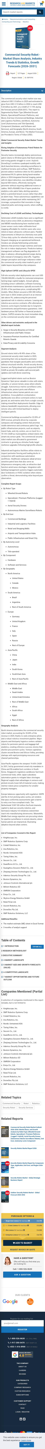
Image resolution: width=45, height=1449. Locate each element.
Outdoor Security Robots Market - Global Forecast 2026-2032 (25, 1194)
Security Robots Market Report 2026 (23, 1148)
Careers (22, 1370)
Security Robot (9, 1108)
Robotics (36, 1103)
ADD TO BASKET (22, 1243)
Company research (22, 1387)
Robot (26, 1103)
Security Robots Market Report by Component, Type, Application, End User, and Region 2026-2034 (27, 1165)
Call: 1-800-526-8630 (22, 1269)
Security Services (26, 1108)
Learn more (26, 1440)
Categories (23, 1384)
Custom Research (22, 1391)
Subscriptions (22, 1395)
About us (22, 1367)
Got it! (27, 1445)
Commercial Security (11, 1103)
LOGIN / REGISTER (22, 1412)
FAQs (22, 1408)
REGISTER (22, 1329)
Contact (22, 1404)
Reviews (22, 1374)
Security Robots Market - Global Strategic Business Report (25, 1179)
